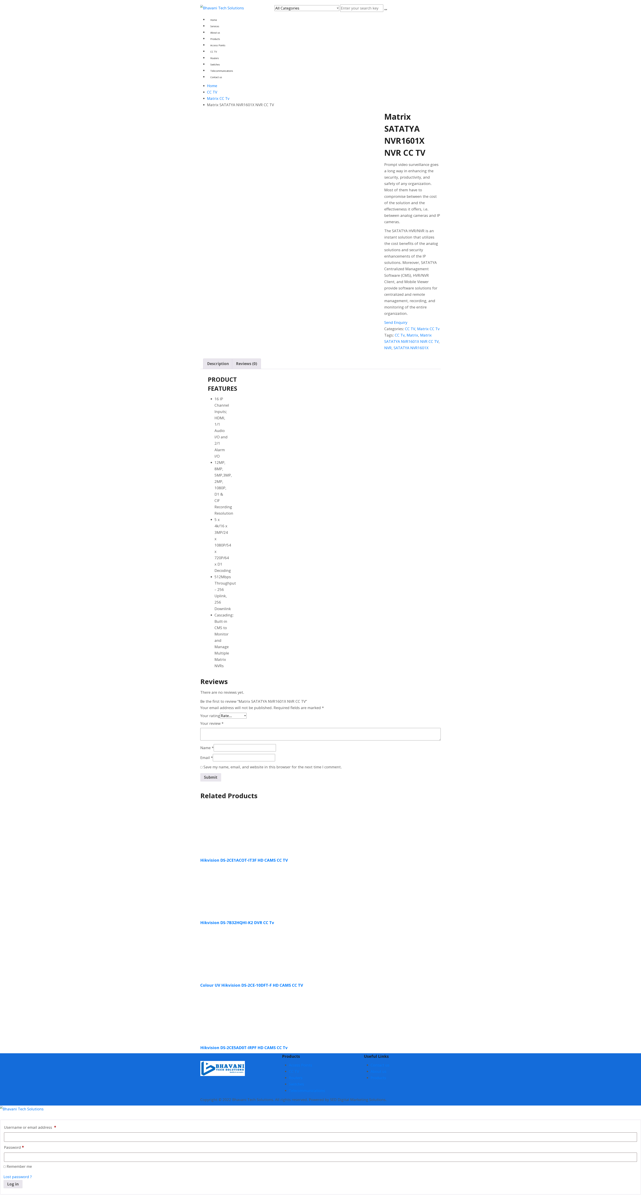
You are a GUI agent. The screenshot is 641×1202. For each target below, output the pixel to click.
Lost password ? (18, 1176)
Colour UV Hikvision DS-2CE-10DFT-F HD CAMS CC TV (251, 985)
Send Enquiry (395, 322)
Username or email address (30, 1127)
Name (207, 747)
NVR (388, 347)
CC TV (410, 328)
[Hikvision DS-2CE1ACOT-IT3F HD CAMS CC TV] (225, 828)
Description (218, 363)
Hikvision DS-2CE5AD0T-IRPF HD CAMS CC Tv (244, 1047)
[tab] (218, 364)
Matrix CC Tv (428, 328)
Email (206, 757)
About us (378, 1071)
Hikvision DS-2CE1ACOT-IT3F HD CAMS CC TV (244, 860)
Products (378, 1077)
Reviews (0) (246, 363)
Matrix (412, 335)
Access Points (300, 1065)
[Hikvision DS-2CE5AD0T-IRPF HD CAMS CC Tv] (225, 1015)
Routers (295, 1077)
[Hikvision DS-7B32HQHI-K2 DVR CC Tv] (225, 890)
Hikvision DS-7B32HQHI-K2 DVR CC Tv (237, 922)
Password (14, 1147)
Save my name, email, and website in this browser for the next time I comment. (272, 767)
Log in (13, 1184)
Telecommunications (307, 1090)
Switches (296, 1084)
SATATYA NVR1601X (411, 347)
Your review (212, 723)
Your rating (210, 715)
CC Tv (400, 335)
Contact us (380, 1065)
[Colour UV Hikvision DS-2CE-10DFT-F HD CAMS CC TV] (225, 952)
